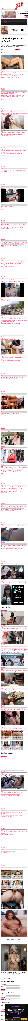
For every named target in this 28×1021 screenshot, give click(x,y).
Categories (6, 21)
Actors (5, 24)
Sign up (3, 989)
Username (3, 984)
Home (5, 19)
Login (2, 999)
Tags (5, 22)
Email (2, 986)
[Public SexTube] (12, 7)
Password (3, 988)
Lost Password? (8, 999)
